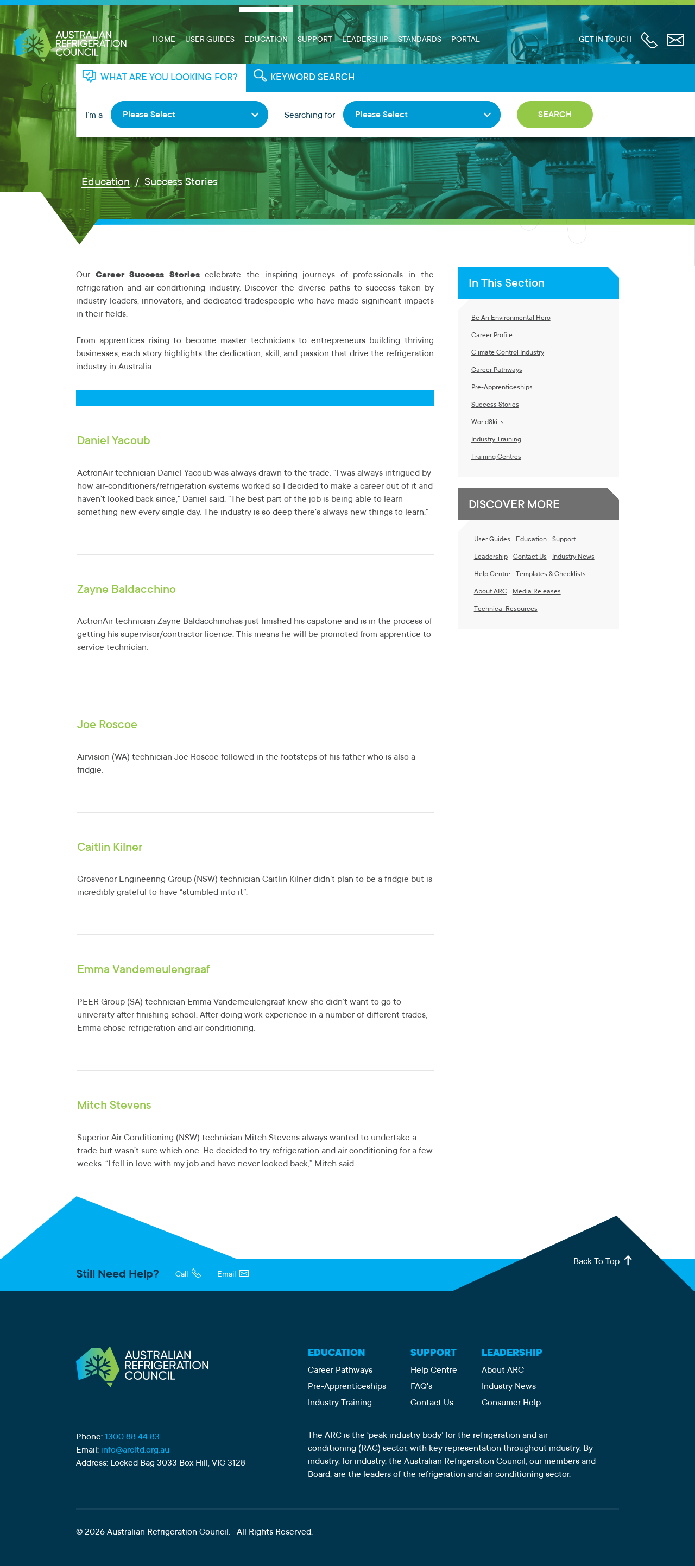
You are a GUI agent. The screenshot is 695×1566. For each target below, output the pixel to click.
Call (182, 1275)
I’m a (94, 116)
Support (315, 40)
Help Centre (492, 574)
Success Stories (495, 405)
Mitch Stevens (114, 1106)
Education (266, 40)
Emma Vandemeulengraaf (143, 970)
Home (164, 40)
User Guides (210, 40)
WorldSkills (487, 422)
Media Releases (537, 592)
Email (227, 1275)
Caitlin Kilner (109, 848)
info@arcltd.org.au (135, 1450)
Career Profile (492, 335)
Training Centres (496, 457)
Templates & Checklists (551, 574)
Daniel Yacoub (113, 441)
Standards (419, 40)
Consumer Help (511, 1403)
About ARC (490, 592)
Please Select (149, 115)
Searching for (310, 116)
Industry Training (496, 440)
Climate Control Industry (507, 353)
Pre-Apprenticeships (502, 388)
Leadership (365, 40)
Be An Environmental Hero (511, 318)
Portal (465, 40)
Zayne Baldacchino (126, 590)
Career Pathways (496, 370)
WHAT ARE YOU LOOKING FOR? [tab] (169, 78)
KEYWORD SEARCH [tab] (312, 78)
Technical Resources (506, 609)
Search (555, 115)
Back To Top (597, 1262)
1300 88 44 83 (132, 1437)
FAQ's (421, 1387)
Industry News (573, 557)
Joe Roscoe (107, 725)
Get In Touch (605, 40)
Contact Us (530, 557)
